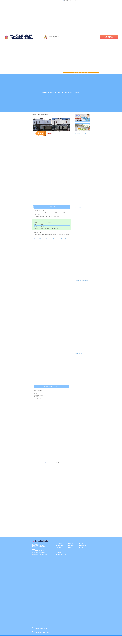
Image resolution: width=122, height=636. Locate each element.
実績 (48, 92)
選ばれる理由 (44, 92)
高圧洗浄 (70, 547)
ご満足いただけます (60, 545)
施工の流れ (52, 92)
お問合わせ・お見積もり (84, 541)
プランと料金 (64, 92)
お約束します (59, 550)
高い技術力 (59, 547)
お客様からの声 (71, 543)
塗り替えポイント (58, 92)
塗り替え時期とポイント (61, 554)
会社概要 (81, 543)
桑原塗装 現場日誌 (83, 550)
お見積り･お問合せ (77, 92)
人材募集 (81, 547)
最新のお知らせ (83, 545)
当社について (70, 92)
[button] (109, 37)
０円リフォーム (71, 550)
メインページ (59, 541)
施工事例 (70, 541)
